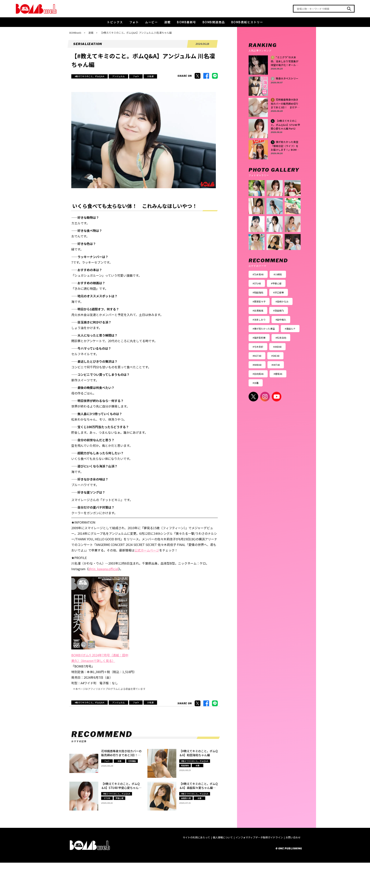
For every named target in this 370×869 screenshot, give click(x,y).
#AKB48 (277, 346)
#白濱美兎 (258, 310)
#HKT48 (276, 364)
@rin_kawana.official (103, 569)
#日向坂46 (258, 373)
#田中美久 (281, 319)
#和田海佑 (258, 292)
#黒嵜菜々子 (259, 301)
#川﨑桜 (278, 274)
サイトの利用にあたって (196, 837)
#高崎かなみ (282, 301)
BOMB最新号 (186, 22)
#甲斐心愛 (276, 283)
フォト (134, 22)
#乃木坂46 (258, 274)
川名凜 (150, 76)
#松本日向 (281, 337)
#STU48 (257, 283)
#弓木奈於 (258, 346)
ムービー (151, 22)
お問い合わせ (293, 837)
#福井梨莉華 (259, 337)
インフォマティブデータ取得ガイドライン (259, 837)
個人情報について (223, 837)
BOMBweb (75, 32)
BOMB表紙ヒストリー (247, 22)
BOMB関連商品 (214, 22)
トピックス (115, 22)
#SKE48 (275, 355)
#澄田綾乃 (278, 310)
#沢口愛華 (278, 292)
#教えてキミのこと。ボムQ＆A (89, 76)
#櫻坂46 (278, 373)
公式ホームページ (147, 550)
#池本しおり (259, 319)
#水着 (256, 382)
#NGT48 (257, 355)
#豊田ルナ (290, 328)
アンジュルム (118, 76)
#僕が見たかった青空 (264, 328)
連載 (167, 22)
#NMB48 (257, 364)
